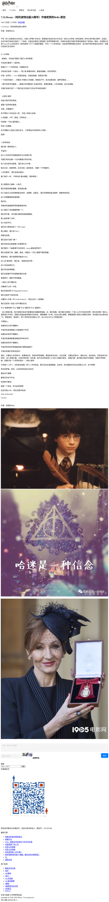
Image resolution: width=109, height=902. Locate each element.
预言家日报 (31, 10)
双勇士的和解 (10, 847)
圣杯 (7, 871)
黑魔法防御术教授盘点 (13, 837)
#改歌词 (8, 889)
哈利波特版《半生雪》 (13, 852)
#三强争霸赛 (9, 881)
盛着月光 (8, 839)
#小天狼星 (9, 878)
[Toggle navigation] (17, 6)
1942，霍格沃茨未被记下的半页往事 (18, 842)
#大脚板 (8, 873)
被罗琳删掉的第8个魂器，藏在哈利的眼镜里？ (22, 855)
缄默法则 (8, 860)
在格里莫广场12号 (12, 844)
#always (8, 891)
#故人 (7, 876)
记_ (6, 857)
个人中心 (12, 10)
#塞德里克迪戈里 (11, 886)
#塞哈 (7, 884)
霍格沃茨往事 (10, 868)
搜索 (23, 766)
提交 (104, 756)
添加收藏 (21, 22)
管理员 (21, 10)
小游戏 (41, 10)
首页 (4, 10)
